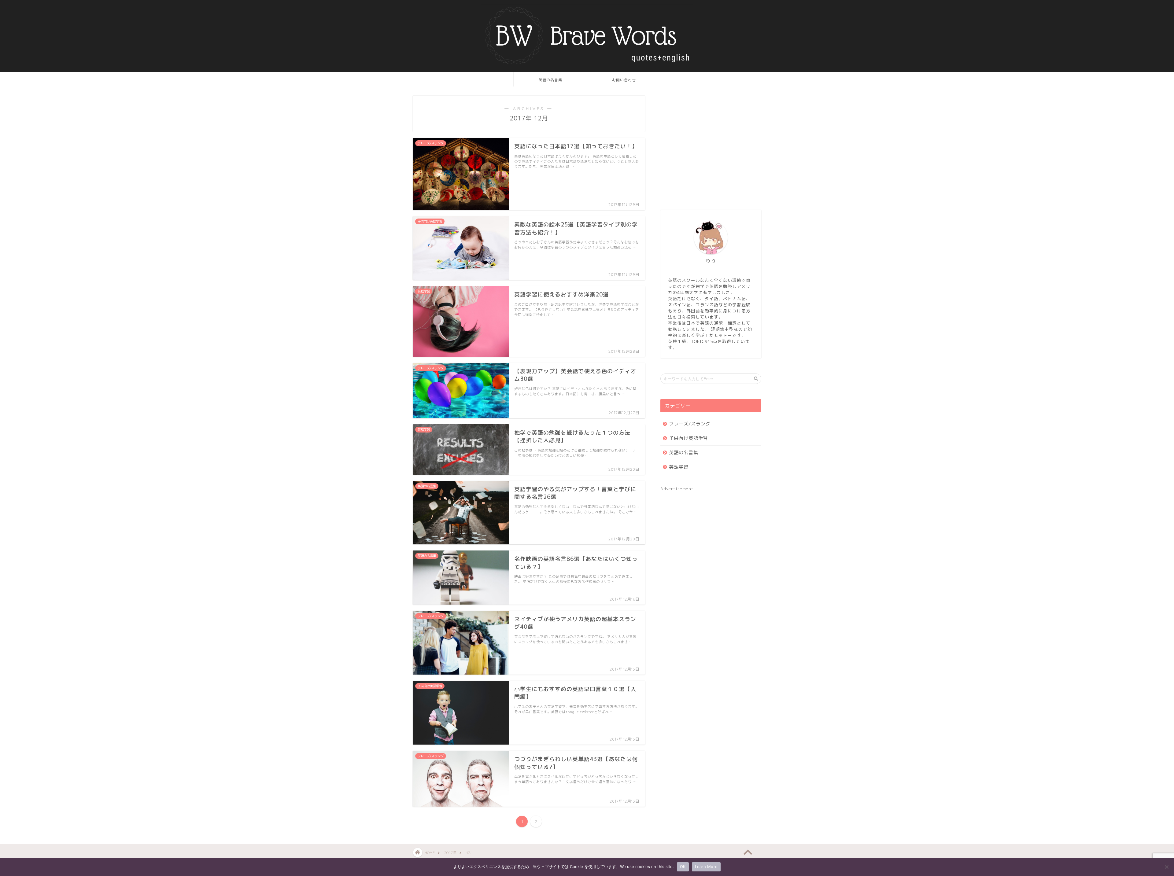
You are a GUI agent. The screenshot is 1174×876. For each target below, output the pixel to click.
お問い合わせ (624, 80)
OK (683, 866)
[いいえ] (1166, 867)
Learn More (706, 866)
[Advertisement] (710, 150)
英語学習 (679, 467)
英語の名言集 (550, 80)
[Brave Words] (587, 65)
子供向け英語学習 (688, 438)
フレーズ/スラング (690, 424)
